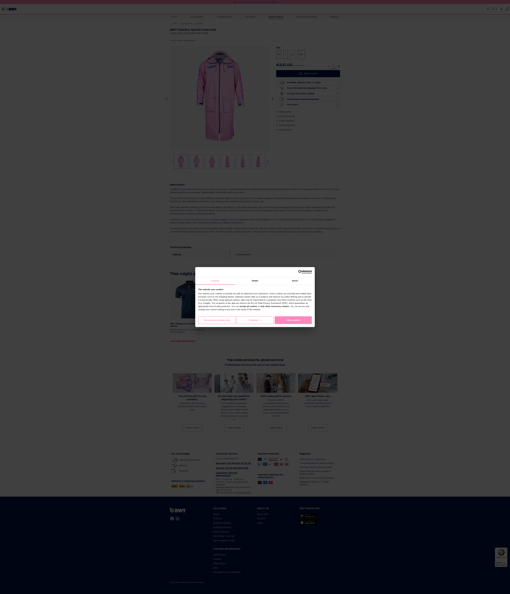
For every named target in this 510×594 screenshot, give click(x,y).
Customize (253, 320)
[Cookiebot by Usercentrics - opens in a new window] (300, 272)
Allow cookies (293, 320)
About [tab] (295, 281)
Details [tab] (255, 281)
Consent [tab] (215, 281)
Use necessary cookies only (217, 320)
